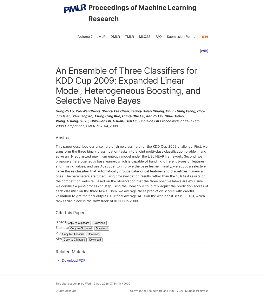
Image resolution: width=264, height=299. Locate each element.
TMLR (129, 36)
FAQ (159, 36)
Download (99, 222)
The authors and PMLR (161, 290)
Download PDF (73, 260)
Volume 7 (85, 36)
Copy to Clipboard (78, 222)
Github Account (66, 290)
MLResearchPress (196, 290)
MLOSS (144, 36)
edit (204, 51)
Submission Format (182, 36)
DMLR (115, 36)
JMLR (101, 36)
